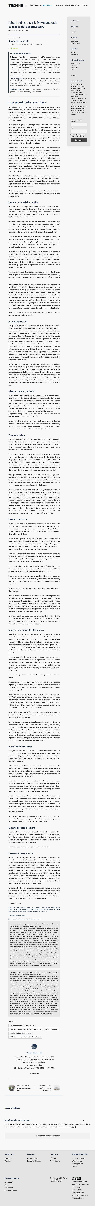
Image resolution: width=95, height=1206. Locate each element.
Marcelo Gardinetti (34, 1053)
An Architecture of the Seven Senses (22, 1025)
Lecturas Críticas (75, 43)
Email (72, 128)
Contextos (57, 5)
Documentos (17, 30)
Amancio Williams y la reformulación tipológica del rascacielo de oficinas (77, 86)
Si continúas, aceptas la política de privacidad (78, 135)
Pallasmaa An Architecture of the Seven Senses (25, 1037)
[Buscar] (26, 5)
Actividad (8, 1182)
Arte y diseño (74, 54)
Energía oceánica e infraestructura (18, 1120)
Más (84, 5)
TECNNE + (73, 75)
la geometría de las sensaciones (20, 1033)
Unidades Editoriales (72, 5)
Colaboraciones (11, 1190)
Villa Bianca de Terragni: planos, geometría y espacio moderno (78, 112)
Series (72, 69)
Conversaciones (75, 63)
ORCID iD (15, 48)
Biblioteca (46, 5)
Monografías (74, 67)
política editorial (47, 965)
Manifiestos (73, 65)
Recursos (8, 1185)
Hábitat (72, 52)
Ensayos (72, 30)
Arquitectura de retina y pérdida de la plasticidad (26, 1029)
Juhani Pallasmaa (14, 903)
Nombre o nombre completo (76, 120)
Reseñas (73, 32)
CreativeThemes (55, 1182)
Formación (9, 1188)
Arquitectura (34, 5)
